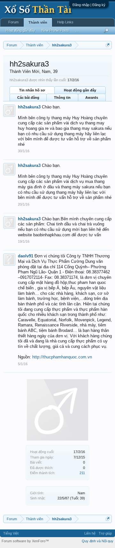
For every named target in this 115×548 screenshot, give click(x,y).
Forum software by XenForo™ (25, 541)
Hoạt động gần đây (80, 90)
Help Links (65, 22)
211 (82, 473)
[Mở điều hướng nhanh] (108, 45)
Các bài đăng (28, 97)
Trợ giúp (105, 533)
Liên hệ (90, 533)
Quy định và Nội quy (97, 541)
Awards (91, 97)
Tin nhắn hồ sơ (32, 90)
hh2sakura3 (29, 107)
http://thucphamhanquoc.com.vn (62, 357)
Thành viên (37, 22)
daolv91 (25, 256)
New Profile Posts (55, 30)
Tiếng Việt (11, 533)
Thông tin (62, 97)
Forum (13, 22)
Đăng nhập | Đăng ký (89, 5)
